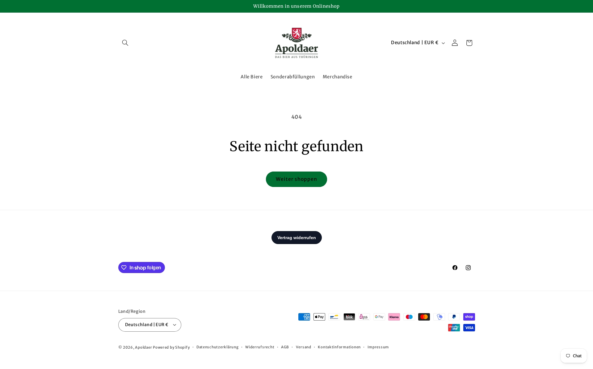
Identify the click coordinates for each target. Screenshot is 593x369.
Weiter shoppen (297, 179)
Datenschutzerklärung (217, 347)
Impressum (378, 347)
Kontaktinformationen (339, 347)
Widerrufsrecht (259, 347)
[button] (125, 43)
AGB (285, 347)
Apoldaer (143, 347)
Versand (303, 347)
